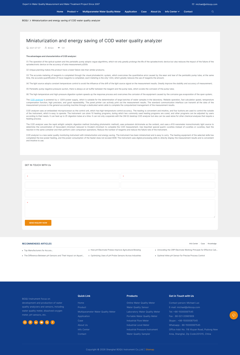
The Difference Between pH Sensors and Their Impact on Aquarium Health (54, 255)
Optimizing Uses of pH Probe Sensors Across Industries (116, 255)
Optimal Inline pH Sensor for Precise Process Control (181, 255)
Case (203, 243)
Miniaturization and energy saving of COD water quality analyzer (66, 20)
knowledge (212, 243)
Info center (193, 243)
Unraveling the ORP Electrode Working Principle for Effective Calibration (187, 250)
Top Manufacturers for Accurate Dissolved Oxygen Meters (38, 250)
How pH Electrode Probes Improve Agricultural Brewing (116, 250)
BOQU (25, 20)
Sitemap (150, 349)
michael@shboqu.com (206, 4)
